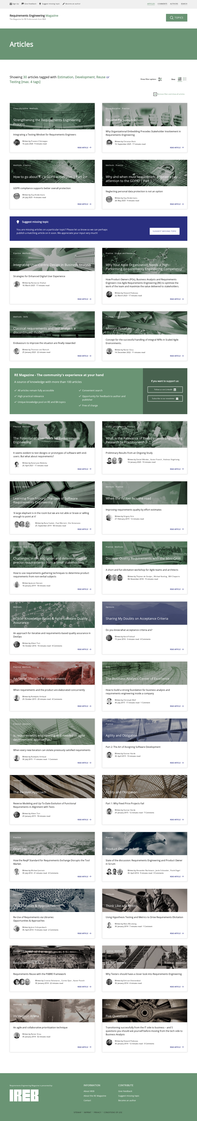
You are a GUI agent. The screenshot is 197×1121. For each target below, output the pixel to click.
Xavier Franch (156, 459)
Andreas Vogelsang (171, 459)
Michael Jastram (38, 870)
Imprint (87, 1112)
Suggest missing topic (165, 231)
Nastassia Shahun (38, 283)
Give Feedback (125, 1091)
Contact (87, 1100)
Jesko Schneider (162, 870)
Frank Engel (175, 870)
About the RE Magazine (95, 1095)
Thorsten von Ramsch (40, 349)
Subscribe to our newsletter (163, 398)
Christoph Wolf (129, 700)
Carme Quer (66, 980)
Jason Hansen (37, 583)
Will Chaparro (174, 576)
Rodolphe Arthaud (38, 696)
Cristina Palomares (52, 980)
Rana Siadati (49, 523)
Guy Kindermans (38, 195)
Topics (178, 17)
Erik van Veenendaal (132, 980)
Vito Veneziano (74, 523)
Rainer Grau (128, 350)
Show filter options (148, 79)
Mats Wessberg (130, 924)
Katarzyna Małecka (39, 463)
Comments (162, 4)
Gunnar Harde (129, 753)
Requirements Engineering (34, 17)
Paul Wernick (61, 523)
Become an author (127, 1100)
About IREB (89, 1091)
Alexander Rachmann (145, 870)
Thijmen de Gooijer (144, 576)
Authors (174, 4)
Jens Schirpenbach (38, 927)
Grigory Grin (128, 516)
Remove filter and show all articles (171, 94)
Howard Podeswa (130, 293)
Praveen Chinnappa (39, 141)
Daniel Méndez (142, 459)
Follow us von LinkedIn (163, 389)
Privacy (97, 1112)
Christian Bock (129, 141)
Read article (83, 147)
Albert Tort (35, 643)
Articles (151, 4)
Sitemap (77, 1112)
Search (184, 4)
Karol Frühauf (129, 636)
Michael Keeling (161, 576)
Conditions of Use (113, 1112)
